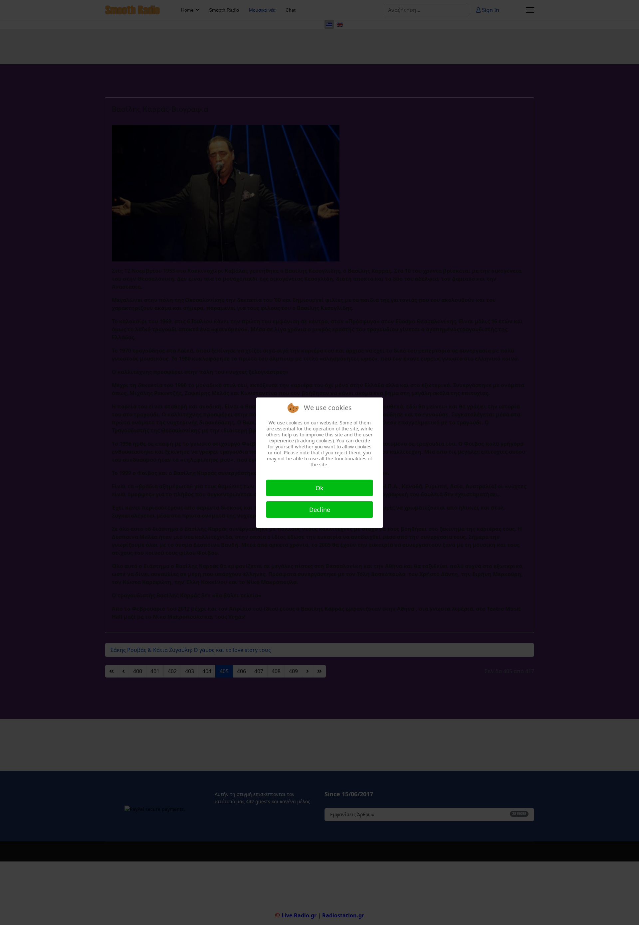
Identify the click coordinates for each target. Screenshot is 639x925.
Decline (319, 510)
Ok (319, 488)
